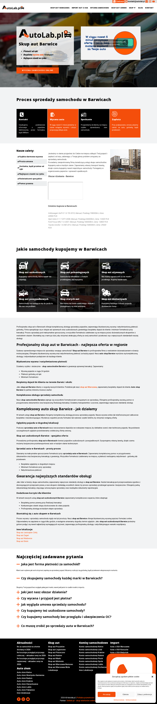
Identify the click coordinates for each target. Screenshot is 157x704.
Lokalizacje (53, 670)
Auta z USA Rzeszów (119, 650)
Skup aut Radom (55, 655)
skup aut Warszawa (88, 387)
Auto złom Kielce (24, 672)
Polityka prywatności (119, 699)
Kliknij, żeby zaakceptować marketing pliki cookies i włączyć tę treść (111, 43)
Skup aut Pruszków (56, 647)
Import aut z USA (80, 8)
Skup (131, 8)
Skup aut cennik (119, 8)
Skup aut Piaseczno (56, 652)
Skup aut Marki (54, 658)
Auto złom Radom (24, 678)
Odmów (126, 694)
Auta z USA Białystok (119, 652)
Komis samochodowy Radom (91, 655)
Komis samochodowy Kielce (91, 647)
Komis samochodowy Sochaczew (93, 667)
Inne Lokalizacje (86, 670)
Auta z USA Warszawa (119, 647)
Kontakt (149, 8)
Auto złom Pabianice (26, 690)
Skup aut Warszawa (59, 8)
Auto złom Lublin (24, 687)
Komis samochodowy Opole (91, 661)
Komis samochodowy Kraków (91, 652)
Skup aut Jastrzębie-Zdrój (26, 532)
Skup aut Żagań (22, 535)
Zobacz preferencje (144, 694)
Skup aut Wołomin (56, 661)
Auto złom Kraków (25, 681)
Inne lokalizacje (23, 693)
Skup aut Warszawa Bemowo (60, 664)
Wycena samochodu (99, 8)
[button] (152, 677)
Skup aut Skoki (22, 541)
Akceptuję (106, 694)
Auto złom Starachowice (27, 684)
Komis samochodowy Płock (91, 658)
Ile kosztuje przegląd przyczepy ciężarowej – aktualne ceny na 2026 (30, 661)
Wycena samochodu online (37, 70)
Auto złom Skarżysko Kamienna (30, 675)
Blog (140, 8)
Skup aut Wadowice (24, 538)
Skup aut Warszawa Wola (59, 667)
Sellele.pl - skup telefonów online (81, 701)
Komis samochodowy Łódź (90, 650)
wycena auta (38, 54)
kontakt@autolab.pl (136, 1)
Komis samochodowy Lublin (91, 664)
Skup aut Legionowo (57, 650)
